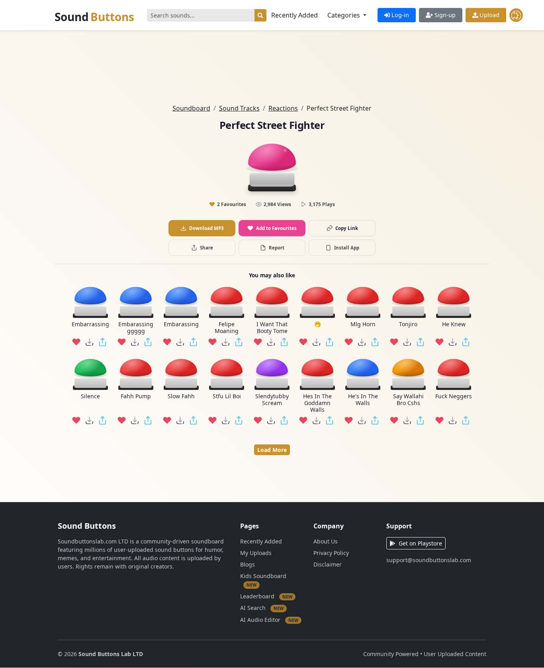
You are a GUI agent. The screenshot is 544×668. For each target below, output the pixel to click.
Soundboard (191, 108)
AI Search (262, 608)
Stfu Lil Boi (227, 396)
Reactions (283, 108)
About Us (325, 541)
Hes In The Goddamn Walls (317, 403)
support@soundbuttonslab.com (428, 560)
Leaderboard (266, 596)
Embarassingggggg (135, 328)
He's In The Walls (363, 400)
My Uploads (256, 553)
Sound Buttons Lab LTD (110, 654)
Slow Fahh (181, 396)
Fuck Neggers (453, 396)
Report (276, 248)
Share (206, 248)
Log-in (399, 15)
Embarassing (181, 324)
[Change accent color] (516, 15)
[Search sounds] (260, 15)
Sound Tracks (239, 108)
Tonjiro (408, 324)
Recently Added (294, 15)
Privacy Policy (331, 553)
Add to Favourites (276, 228)
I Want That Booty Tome (272, 328)
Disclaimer (327, 564)
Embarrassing (90, 324)
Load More (272, 450)
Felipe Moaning (227, 328)
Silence (90, 396)
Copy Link (346, 228)
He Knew (454, 324)
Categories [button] (344, 15)
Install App (346, 248)
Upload (488, 15)
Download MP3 (206, 228)
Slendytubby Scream (272, 400)
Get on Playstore (420, 543)
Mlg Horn (363, 324)
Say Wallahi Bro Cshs (408, 400)
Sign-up (444, 15)
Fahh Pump (136, 396)
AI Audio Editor (269, 619)
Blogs (247, 564)
